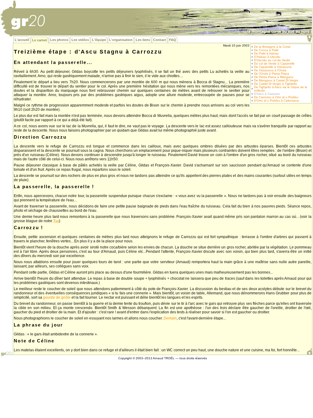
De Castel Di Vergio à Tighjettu (275, 83)
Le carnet (39, 40)
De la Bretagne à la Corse (272, 46)
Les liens (143, 40)
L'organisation (121, 40)
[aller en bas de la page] (309, 38)
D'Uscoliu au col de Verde (272, 60)
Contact (159, 40)
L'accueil (22, 40)
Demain (170, 318)
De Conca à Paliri (266, 50)
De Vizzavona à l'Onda (270, 70)
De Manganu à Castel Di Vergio (276, 80)
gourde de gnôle (57, 297)
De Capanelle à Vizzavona (273, 67)
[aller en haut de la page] (309, 351)
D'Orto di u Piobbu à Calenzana (276, 100)
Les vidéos (80, 40)
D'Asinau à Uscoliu (267, 56)
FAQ (172, 40)
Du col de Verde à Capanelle (274, 63)
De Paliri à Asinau (266, 53)
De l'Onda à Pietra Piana (271, 73)
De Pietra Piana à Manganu (273, 77)
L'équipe (99, 40)
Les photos (59, 40)
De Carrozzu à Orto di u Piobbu (276, 97)
